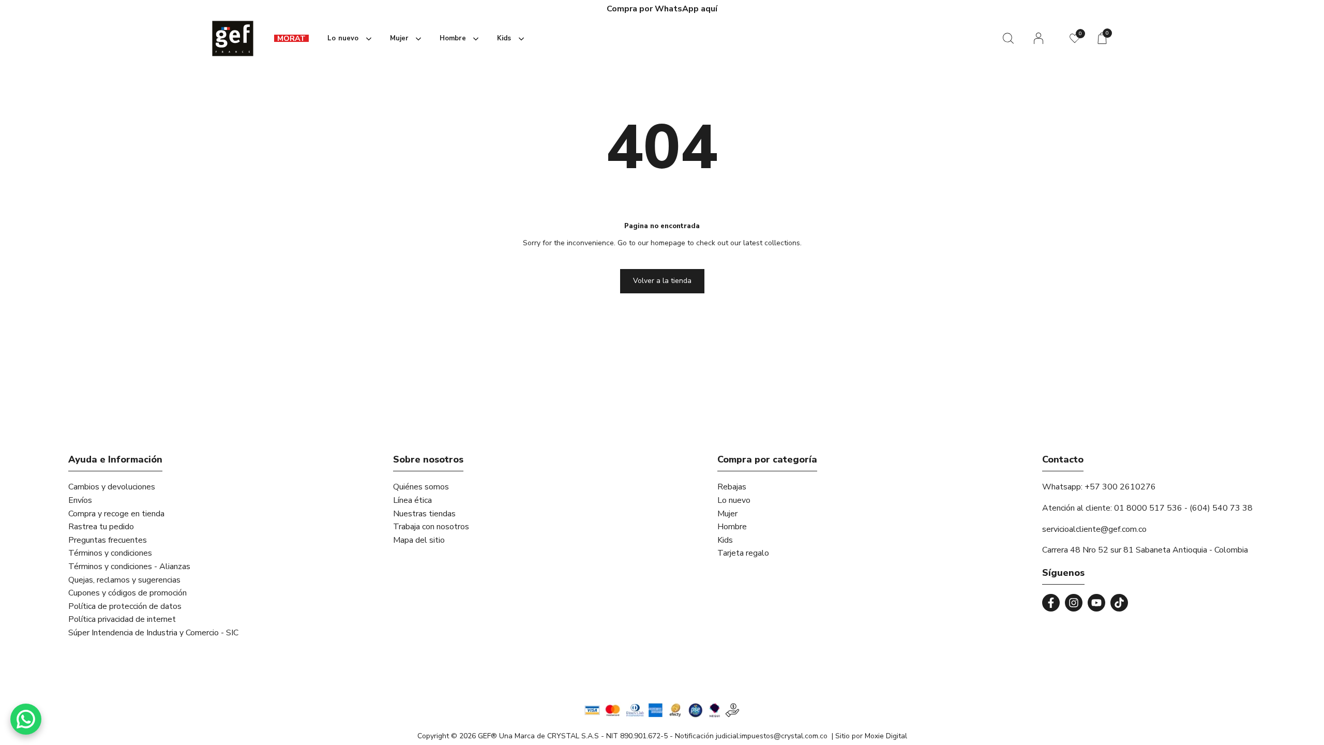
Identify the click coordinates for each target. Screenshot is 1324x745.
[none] (347, 38)
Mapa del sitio (419, 540)
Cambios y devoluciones (111, 487)
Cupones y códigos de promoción (127, 593)
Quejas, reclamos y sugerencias (124, 580)
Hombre (732, 526)
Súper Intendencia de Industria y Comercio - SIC (153, 632)
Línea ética (412, 500)
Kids (725, 540)
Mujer (727, 513)
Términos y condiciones (110, 553)
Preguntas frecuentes (107, 540)
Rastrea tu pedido (101, 526)
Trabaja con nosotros (431, 526)
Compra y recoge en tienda (116, 513)
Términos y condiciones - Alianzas (129, 566)
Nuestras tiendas (424, 513)
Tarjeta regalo (743, 553)
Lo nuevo (733, 500)
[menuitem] (291, 38)
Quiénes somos (421, 487)
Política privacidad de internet (122, 619)
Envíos (80, 500)
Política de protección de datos (125, 606)
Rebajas (731, 487)
